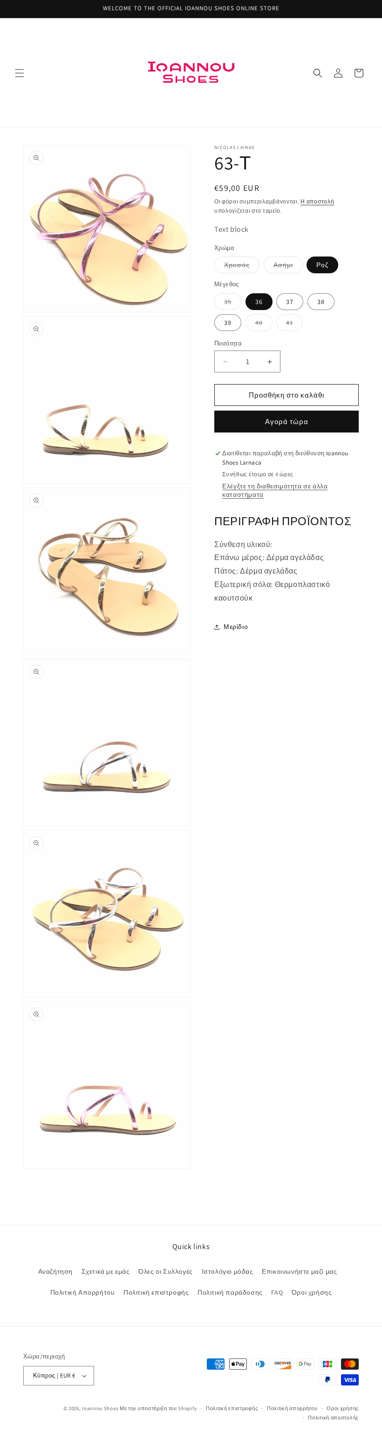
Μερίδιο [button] (236, 626)
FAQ (277, 1292)
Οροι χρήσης (343, 1408)
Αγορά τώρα (286, 421)
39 (228, 322)
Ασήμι (288, 266)
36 (259, 301)
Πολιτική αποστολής (333, 1417)
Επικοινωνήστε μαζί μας (299, 1271)
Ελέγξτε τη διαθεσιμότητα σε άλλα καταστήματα (274, 490)
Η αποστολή (317, 201)
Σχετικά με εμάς (106, 1271)
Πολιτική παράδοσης (230, 1292)
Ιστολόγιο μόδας (227, 1271)
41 (294, 324)
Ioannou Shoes (100, 1408)
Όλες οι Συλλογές (165, 1271)
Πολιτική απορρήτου (292, 1408)
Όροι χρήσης (312, 1292)
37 (289, 301)
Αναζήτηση (55, 1271)
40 (264, 324)
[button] (19, 73)
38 (321, 301)
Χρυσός (241, 266)
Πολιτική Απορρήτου (82, 1292)
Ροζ (322, 265)
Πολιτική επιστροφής (156, 1292)
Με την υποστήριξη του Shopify (158, 1408)
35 (232, 303)
